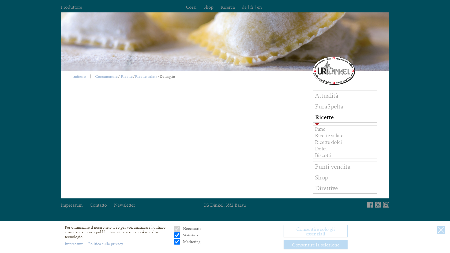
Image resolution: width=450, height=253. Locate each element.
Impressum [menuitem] (71, 205)
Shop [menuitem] (208, 7)
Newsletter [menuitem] (124, 205)
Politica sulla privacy (105, 244)
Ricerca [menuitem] (228, 7)
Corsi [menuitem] (191, 7)
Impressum (74, 244)
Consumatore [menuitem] (106, 76)
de (244, 7)
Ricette (127, 76)
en (259, 7)
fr (251, 7)
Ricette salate (146, 76)
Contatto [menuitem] (98, 205)
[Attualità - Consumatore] (334, 71)
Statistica (190, 235)
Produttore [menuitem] (71, 7)
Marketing (191, 241)
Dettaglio (167, 76)
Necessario (191, 228)
